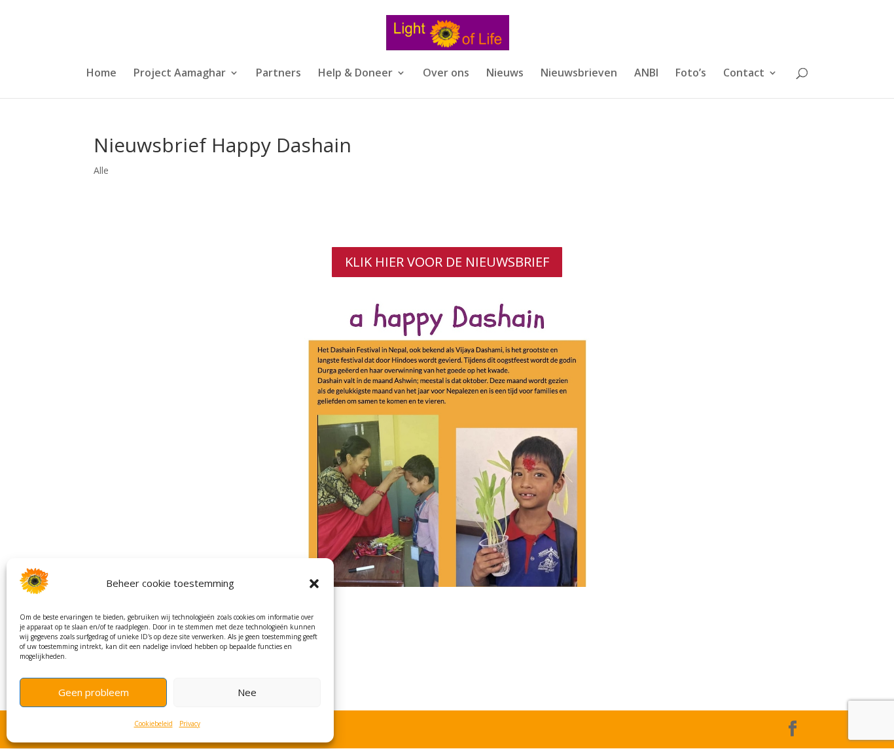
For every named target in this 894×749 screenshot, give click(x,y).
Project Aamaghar (180, 74)
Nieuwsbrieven (579, 74)
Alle (101, 170)
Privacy (189, 723)
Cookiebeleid (153, 723)
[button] (314, 583)
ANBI (646, 74)
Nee (247, 692)
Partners (278, 74)
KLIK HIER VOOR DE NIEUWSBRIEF (447, 262)
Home (101, 74)
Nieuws (505, 74)
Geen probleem (93, 692)
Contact (743, 74)
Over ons (446, 74)
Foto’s (690, 74)
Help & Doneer (355, 74)
